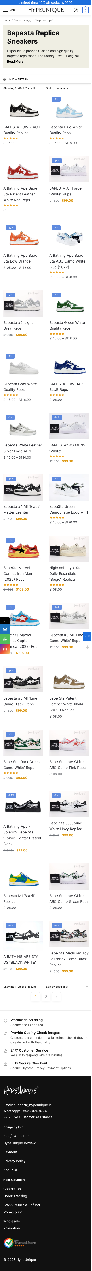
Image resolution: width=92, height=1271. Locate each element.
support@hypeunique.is (33, 1105)
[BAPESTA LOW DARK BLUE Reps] (69, 365)
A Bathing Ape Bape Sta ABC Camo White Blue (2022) (67, 261)
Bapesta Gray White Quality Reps (20, 387)
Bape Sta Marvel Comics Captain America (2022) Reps (21, 641)
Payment (10, 1152)
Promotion (11, 1228)
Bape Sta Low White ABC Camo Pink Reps (67, 764)
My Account (12, 1212)
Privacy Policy (14, 1161)
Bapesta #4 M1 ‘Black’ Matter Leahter (21, 509)
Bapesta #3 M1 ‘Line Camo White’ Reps (66, 638)
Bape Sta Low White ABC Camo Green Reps (68, 898)
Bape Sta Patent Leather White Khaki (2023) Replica (66, 704)
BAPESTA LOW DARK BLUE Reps (67, 387)
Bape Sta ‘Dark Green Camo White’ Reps (21, 764)
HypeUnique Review (19, 1143)
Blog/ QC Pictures (17, 1136)
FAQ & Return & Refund (21, 1205)
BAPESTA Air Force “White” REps (65, 191)
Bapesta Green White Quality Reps (67, 325)
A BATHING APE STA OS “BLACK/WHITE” (20, 959)
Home (7, 20)
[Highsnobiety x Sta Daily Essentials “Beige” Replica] (69, 549)
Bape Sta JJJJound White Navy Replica (65, 826)
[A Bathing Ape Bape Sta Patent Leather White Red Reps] (23, 169)
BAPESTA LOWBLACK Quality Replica (21, 130)
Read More (15, 61)
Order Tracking (15, 1196)
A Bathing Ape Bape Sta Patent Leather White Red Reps (20, 194)
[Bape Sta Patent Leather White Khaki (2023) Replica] (69, 679)
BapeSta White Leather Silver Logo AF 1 (22, 448)
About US (10, 1170)
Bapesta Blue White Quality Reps (65, 130)
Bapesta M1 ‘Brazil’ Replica (19, 898)
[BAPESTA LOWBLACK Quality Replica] (23, 108)
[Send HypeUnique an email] (5, 629)
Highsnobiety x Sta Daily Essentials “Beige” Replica (65, 573)
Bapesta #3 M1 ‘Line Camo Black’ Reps (20, 701)
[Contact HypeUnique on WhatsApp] (5, 639)
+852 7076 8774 (34, 1111)
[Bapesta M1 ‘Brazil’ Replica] (23, 876)
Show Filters (18, 79)
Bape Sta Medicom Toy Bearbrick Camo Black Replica (69, 959)
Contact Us (12, 1189)
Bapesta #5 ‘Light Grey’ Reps (18, 325)
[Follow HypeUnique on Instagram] (5, 649)
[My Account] (76, 10)
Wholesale (11, 1221)
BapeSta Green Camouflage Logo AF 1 (68, 509)
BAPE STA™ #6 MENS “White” (67, 448)
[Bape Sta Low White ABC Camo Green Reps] (69, 876)
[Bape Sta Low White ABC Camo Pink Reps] (69, 743)
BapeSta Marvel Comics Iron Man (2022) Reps (17, 573)
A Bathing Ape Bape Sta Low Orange (20, 258)
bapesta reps (17, 56)
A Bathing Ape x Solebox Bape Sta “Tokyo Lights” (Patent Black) (22, 835)
